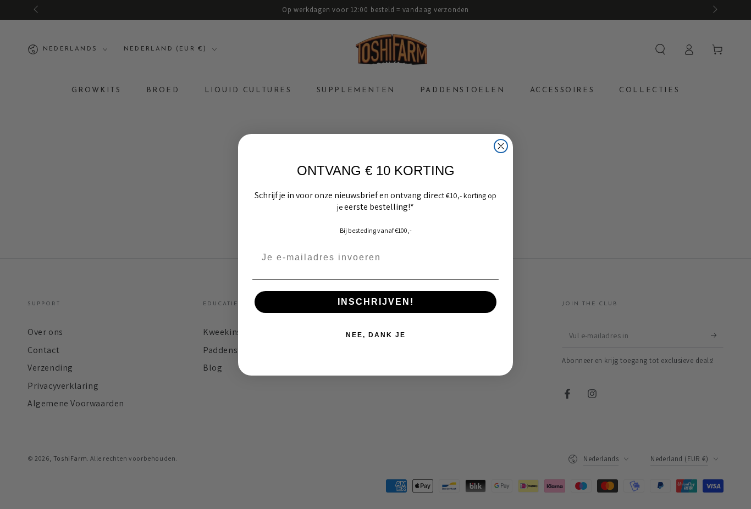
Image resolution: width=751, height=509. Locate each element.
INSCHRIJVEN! (376, 301)
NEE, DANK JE (376, 335)
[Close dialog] (500, 146)
